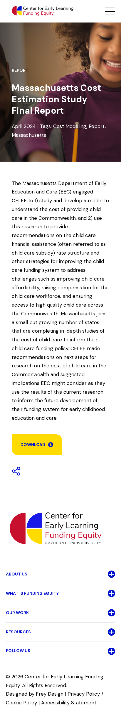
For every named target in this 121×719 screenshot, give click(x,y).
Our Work (17, 612)
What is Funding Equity (32, 593)
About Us (16, 574)
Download (33, 444)
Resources (18, 632)
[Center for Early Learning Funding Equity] (42, 11)
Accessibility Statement (68, 702)
